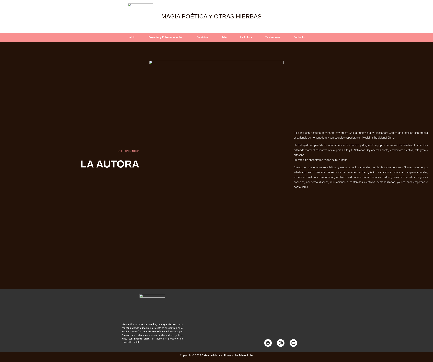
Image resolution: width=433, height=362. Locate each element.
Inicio (132, 37)
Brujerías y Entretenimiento (165, 37)
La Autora (246, 37)
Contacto (299, 37)
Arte (224, 37)
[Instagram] (280, 343)
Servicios (202, 37)
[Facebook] (268, 343)
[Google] (293, 343)
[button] (166, 37)
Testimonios (272, 37)
